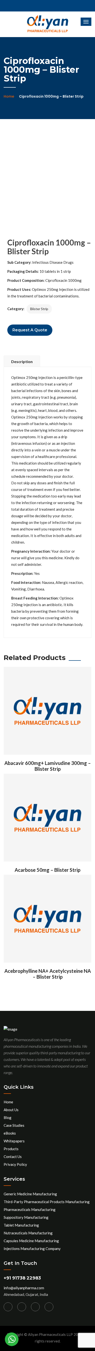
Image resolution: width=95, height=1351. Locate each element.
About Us (11, 1109)
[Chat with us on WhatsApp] (12, 1339)
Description (22, 361)
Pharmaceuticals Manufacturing (30, 1209)
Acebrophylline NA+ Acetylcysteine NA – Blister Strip (47, 974)
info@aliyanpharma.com (24, 1287)
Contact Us (13, 1156)
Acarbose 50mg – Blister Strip (47, 870)
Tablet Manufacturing (21, 1225)
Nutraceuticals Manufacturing (28, 1233)
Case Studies (14, 1125)
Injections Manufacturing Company (32, 1248)
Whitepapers (14, 1141)
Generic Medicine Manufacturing (30, 1194)
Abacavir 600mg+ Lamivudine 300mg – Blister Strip (47, 766)
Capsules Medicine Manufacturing (31, 1241)
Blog (7, 1117)
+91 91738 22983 (22, 1278)
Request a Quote (29, 330)
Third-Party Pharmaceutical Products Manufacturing (47, 1201)
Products (11, 1149)
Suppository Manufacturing (26, 1217)
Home (9, 96)
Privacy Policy (15, 1164)
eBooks (10, 1133)
